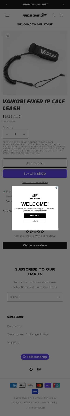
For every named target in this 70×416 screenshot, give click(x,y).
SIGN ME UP (35, 215)
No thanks (35, 221)
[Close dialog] (56, 187)
